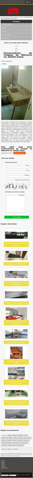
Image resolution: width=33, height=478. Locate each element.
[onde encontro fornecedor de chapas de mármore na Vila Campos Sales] (16, 393)
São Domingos (23, 442)
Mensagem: (22, 195)
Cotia (26, 435)
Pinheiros (9, 440)
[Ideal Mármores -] (16, 8)
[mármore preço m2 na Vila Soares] (16, 255)
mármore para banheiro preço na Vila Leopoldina (16, 423)
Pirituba (14, 440)
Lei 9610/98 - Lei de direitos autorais (13, 455)
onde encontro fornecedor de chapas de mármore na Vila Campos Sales (16, 402)
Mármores (4, 31)
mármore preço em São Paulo (16, 342)
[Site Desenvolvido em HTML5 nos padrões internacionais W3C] (12, 475)
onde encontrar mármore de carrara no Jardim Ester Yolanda (16, 382)
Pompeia (20, 440)
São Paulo (4, 445)
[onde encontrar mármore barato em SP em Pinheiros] (16, 235)
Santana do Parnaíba (7, 442)
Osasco (29, 438)
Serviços (16, 21)
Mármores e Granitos (6, 35)
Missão (3, 463)
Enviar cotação (17, 217)
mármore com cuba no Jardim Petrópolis (16, 303)
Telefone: (27, 175)
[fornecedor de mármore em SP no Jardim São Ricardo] (16, 274)
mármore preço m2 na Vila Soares (16, 264)
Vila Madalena (20, 445)
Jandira (20, 438)
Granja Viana (5, 438)
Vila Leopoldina (11, 445)
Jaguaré (15, 438)
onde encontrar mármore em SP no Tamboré (16, 361)
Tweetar (4, 64)
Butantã (14, 435)
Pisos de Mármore (6, 38)
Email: (28, 170)
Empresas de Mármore (7, 24)
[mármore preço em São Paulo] (16, 334)
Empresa (3, 461)
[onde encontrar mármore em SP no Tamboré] (16, 352)
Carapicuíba (20, 435)
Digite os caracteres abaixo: (22, 180)
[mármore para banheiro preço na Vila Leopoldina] (16, 414)
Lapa (25, 438)
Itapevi (10, 438)
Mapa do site (4, 468)
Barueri (9, 435)
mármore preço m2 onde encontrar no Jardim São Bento (16, 322)
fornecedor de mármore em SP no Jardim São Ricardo (16, 283)
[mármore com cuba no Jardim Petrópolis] (16, 294)
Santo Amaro (16, 442)
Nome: (28, 165)
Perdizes (4, 440)
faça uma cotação (19, 153)
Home (2, 460)
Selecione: (4, 435)
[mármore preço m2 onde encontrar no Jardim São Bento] (16, 313)
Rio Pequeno (26, 440)
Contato (3, 466)
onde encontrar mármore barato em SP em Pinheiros (16, 244)
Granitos (4, 28)
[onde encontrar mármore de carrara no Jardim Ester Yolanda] (16, 373)
